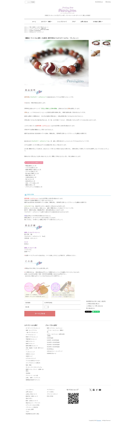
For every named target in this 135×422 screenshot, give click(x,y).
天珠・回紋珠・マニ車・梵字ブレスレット (39, 27)
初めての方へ (29, 398)
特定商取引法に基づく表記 (32, 413)
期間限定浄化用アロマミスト (33, 380)
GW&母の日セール (51, 353)
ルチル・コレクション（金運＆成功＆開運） (39, 29)
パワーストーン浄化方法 (32, 407)
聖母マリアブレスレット (32, 337)
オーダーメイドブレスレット (33, 328)
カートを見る (50, 391)
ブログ (73, 21)
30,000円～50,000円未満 (53, 346)
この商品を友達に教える (92, 303)
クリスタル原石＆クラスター (33, 360)
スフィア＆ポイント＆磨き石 (33, 362)
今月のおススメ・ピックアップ (36, 32)
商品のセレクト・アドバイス (33, 403)
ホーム (34, 21)
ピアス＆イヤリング (31, 358)
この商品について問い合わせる (94, 306)
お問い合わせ (84, 21)
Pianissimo (99, 420)
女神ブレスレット (30, 341)
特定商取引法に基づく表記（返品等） (96, 301)
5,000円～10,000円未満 (53, 340)
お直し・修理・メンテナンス (33, 377)
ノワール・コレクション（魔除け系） (38, 28)
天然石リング (29, 356)
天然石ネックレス (30, 354)
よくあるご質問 (30, 409)
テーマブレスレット (31, 334)
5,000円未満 (50, 338)
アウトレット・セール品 (32, 375)
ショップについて (62, 21)
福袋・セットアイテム (31, 330)
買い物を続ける (90, 308)
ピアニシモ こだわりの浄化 (32, 405)
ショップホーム (30, 389)
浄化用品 (28, 373)
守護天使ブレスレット (31, 339)
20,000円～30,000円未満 (53, 344)
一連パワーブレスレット (32, 332)
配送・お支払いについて (32, 400)
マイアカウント (99, 1)
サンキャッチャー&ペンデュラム (34, 367)
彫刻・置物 (28, 365)
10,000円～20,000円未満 (34, 30)
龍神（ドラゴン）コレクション (54, 328)
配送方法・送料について (32, 396)
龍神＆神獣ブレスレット (32, 345)
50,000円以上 (50, 349)
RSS (48, 396)
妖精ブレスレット (30, 343)
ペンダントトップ (30, 351)
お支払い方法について (31, 394)
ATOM (51, 396)
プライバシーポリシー (52, 394)
